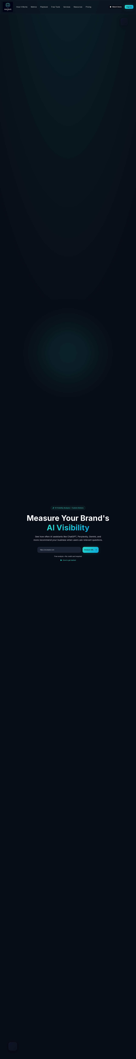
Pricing (88, 7)
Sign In (129, 7)
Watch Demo (117, 7)
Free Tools (55, 7)
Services (66, 7)
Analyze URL (89, 550)
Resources (78, 7)
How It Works (21, 7)
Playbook (44, 7)
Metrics (34, 7)
